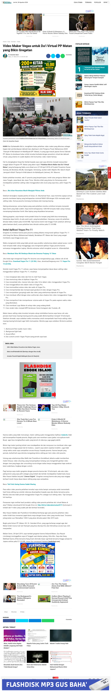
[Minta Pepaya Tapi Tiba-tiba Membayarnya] (79, 104)
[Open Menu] (2, 2)
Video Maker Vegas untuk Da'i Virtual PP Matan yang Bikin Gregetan (37, 48)
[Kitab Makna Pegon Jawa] (38, 96)
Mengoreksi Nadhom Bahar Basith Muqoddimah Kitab (93, 145)
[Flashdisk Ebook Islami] (38, 398)
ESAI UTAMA (78, 2)
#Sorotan (14, 612)
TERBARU (88, 2)
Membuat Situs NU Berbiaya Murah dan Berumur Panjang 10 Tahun (31, 253)
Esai (9, 41)
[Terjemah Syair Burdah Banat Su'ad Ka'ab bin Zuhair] (92, 56)
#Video (22, 612)
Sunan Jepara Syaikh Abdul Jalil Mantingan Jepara (95, 85)
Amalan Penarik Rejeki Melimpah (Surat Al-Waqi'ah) (23, 356)
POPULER (97, 2)
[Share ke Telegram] (58, 56)
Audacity (64, 435)
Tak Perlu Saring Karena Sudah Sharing (21, 484)
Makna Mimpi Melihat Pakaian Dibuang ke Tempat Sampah (94, 77)
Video (18, 41)
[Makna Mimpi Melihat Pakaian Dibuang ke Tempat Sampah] (79, 78)
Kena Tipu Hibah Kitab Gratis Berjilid (94, 154)
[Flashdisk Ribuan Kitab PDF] (37, 577)
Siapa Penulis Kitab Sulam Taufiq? (93, 119)
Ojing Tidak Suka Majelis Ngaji (94, 135)
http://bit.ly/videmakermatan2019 (50, 505)
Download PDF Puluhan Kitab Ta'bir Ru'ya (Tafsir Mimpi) (94, 94)
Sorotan (13, 41)
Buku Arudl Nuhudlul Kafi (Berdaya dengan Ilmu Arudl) (23, 351)
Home (5, 41)
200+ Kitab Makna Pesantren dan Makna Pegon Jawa (23, 347)
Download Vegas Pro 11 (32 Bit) (25, 261)
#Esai (6, 612)
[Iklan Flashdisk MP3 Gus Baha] (55, 690)
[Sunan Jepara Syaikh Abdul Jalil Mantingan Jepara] (79, 86)
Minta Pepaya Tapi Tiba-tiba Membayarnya (94, 103)
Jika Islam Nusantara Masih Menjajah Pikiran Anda (25, 191)
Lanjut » (104, 161)
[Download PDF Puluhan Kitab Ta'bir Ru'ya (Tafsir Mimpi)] (79, 95)
